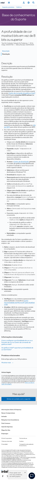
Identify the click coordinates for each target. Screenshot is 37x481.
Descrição (5, 51)
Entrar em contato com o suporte (18, 399)
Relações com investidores (10, 420)
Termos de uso (23, 438)
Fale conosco (5, 423)
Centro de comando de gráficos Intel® (22, 93)
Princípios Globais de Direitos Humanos (16, 463)
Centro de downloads (21, 162)
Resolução (6, 54)
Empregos (4, 433)
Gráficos (19, 7)
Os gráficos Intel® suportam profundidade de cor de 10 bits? (17, 349)
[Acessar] (23, 2)
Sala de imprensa (7, 427)
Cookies (21, 441)
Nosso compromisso (8, 413)
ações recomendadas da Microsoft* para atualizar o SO (19, 302)
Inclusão (4, 416)
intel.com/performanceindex (11, 457)
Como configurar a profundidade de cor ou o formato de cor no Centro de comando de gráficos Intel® (17, 342)
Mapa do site (5, 430)
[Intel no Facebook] (2, 476)
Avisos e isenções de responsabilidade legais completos (18, 458)
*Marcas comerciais (6, 441)
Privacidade (4, 444)
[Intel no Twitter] (7, 476)
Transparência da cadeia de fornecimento (26, 444)
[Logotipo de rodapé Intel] (5, 471)
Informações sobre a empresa (11, 409)
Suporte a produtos (8, 7)
